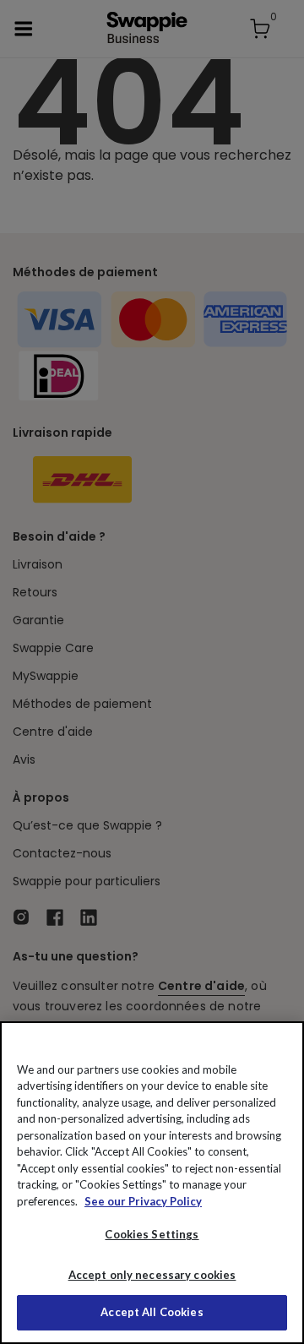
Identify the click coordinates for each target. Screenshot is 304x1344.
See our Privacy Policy (143, 1201)
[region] (152, 1182)
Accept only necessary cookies (152, 1275)
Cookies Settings (151, 1234)
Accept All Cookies (151, 1312)
